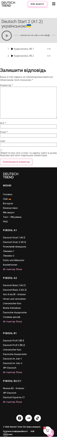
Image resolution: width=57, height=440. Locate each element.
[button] (7, 36)
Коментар (6, 85)
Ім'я (3, 123)
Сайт (2, 141)
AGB (32, 431)
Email (4, 132)
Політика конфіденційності (15, 431)
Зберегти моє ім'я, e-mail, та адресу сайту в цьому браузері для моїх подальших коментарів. (28, 154)
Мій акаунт (37, 4)
